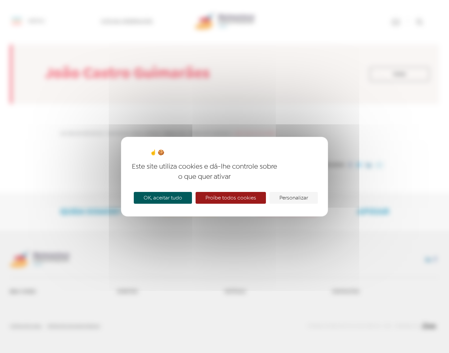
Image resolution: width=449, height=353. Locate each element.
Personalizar (293, 198)
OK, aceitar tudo (163, 198)
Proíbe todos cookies (230, 198)
